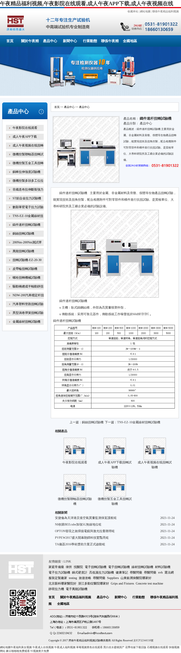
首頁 (9, 41)
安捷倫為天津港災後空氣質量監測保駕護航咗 (86, 518)
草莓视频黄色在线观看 (89, 647)
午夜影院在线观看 (25, 127)
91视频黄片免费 (39, 651)
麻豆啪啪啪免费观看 (18, 651)
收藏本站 (133, 11)
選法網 (169, 572)
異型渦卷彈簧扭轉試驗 (28, 312)
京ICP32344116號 (143, 640)
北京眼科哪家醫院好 (62, 583)
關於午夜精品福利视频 (75, 597)
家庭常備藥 (56, 567)
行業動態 (90, 41)
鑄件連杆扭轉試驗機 (26, 224)
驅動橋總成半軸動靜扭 (28, 286)
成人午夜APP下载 (25, 136)
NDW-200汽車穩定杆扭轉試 (28, 298)
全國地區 (130, 41)
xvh (160, 572)
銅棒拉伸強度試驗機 (26, 172)
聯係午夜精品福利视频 (165, 11)
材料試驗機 (162, 567)
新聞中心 (70, 41)
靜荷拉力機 (56, 589)
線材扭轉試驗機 (142, 567)
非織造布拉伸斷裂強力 (28, 189)
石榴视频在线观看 (157, 647)
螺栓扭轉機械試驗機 (26, 277)
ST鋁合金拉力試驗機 (27, 198)
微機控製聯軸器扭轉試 (28, 154)
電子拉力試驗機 (59, 572)
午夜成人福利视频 (64, 647)
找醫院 (78, 567)
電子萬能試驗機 (76, 589)
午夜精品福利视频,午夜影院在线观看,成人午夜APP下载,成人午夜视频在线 (86, 3)
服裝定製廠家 (58, 578)
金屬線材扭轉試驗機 (26, 321)
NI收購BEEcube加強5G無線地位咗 (78, 524)
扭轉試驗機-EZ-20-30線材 (27, 263)
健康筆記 (122, 572)
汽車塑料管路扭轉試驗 (28, 304)
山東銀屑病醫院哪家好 (136, 578)
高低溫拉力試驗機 (101, 572)
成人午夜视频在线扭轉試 (28, 148)
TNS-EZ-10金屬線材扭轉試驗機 (138, 422)
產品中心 (50, 41)
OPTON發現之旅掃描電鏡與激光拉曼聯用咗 (85, 531)
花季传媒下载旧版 (135, 647)
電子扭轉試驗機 (95, 567)
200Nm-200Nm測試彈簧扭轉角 (27, 245)
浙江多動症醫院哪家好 (93, 583)
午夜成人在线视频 (43, 647)
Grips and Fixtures (122, 583)
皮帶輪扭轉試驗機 (25, 268)
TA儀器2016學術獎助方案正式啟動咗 (80, 544)
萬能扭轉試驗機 (23, 251)
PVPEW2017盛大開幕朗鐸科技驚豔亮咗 (82, 537)
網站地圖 (145, 11)
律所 (69, 567)
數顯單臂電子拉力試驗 (28, 207)
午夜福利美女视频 (21, 647)
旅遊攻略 (85, 578)
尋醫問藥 (136, 572)
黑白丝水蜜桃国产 (113, 647)
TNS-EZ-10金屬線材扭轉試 (28, 219)
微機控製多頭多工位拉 (28, 180)
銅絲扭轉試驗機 (23, 233)
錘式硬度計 (79, 572)
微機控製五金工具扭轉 (28, 163)
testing (73, 578)
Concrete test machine (149, 583)
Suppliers (113, 578)
